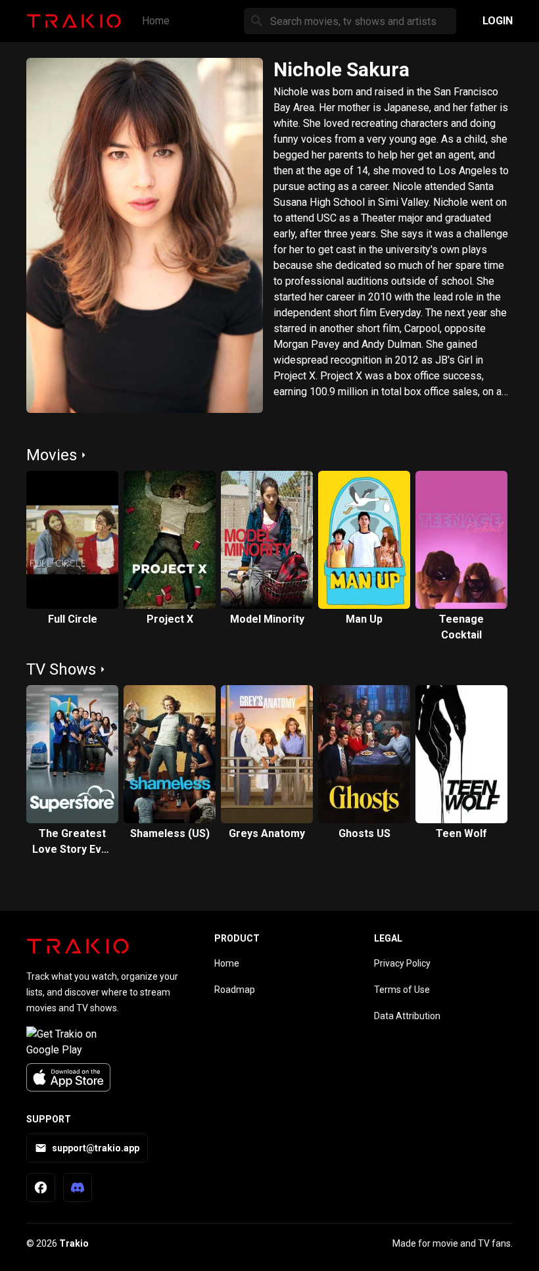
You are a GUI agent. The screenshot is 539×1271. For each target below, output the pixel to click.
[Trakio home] (77, 946)
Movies (51, 455)
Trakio (74, 1243)
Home (156, 20)
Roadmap (234, 989)
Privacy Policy (402, 963)
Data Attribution (407, 1016)
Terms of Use (402, 989)
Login (497, 20)
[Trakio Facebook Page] (40, 1187)
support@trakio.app (95, 1148)
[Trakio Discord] (77, 1187)
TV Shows (61, 669)
